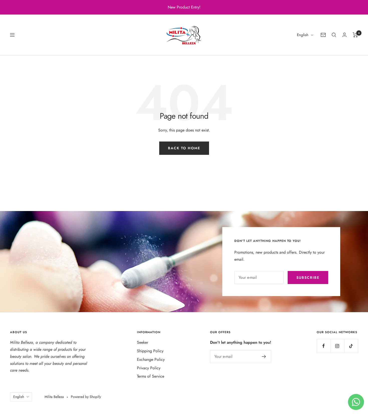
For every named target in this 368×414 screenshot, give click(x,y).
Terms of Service (150, 376)
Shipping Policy (150, 351)
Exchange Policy (151, 359)
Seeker (142, 342)
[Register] (264, 356)
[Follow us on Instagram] (337, 346)
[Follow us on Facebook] (323, 346)
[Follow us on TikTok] (351, 346)
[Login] (344, 35)
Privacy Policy (148, 368)
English (302, 35)
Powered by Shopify (86, 396)
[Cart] (355, 34)
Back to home (184, 148)
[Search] (334, 35)
